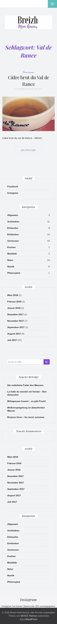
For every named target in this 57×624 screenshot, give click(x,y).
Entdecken (13, 234)
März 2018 (12, 295)
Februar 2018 (14, 301)
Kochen (11, 247)
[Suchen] (47, 362)
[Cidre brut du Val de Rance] (28, 113)
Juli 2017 (12, 340)
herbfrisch (23, 89)
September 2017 (16, 327)
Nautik (10, 266)
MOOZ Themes (29, 615)
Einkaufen (12, 228)
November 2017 (15, 321)
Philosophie (13, 273)
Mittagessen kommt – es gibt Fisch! (26, 401)
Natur (10, 260)
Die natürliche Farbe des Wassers (25, 385)
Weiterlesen (28, 150)
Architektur (13, 221)
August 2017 (14, 333)
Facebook (12, 186)
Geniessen (28, 72)
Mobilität (12, 253)
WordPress (31, 619)
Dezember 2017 (15, 314)
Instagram (12, 193)
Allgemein (12, 215)
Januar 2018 (13, 308)
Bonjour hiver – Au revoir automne (25, 417)
